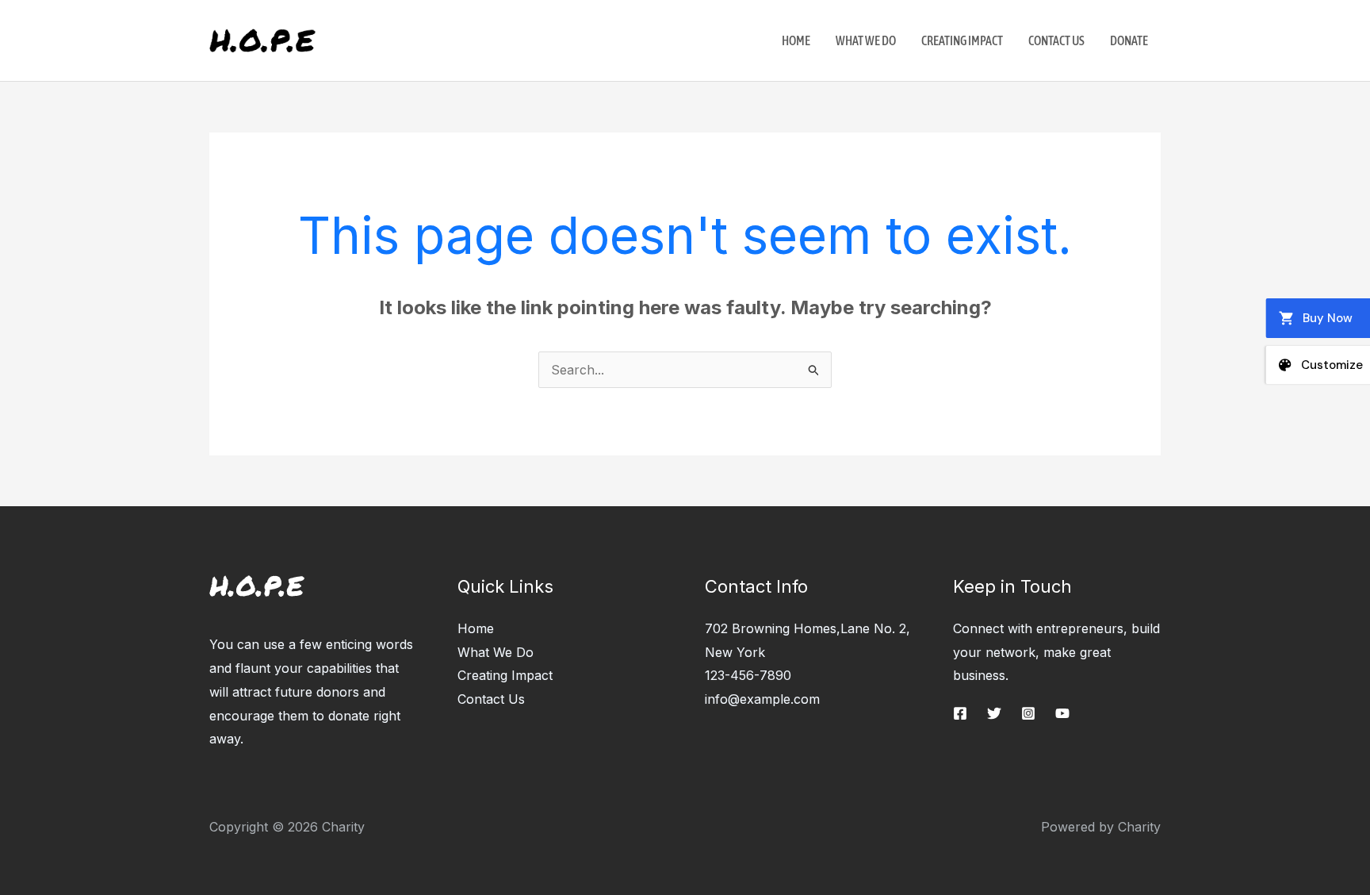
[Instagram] (1028, 713)
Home (796, 40)
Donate (1129, 40)
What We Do (866, 40)
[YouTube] (1062, 713)
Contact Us (1056, 40)
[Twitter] (994, 713)
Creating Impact (962, 40)
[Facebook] (960, 713)
